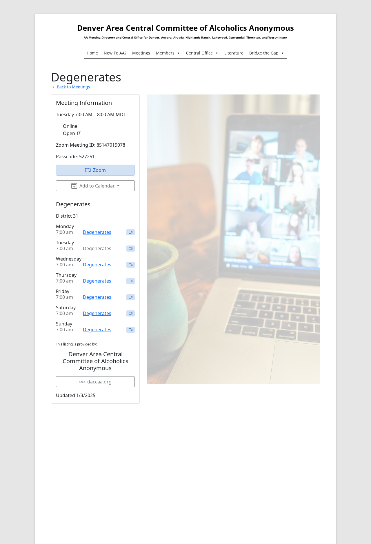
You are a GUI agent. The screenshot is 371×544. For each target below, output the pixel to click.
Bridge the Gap (264, 53)
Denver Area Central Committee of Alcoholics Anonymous (185, 28)
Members (165, 53)
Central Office (199, 53)
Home (92, 53)
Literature (233, 53)
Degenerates (97, 232)
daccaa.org (99, 382)
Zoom (99, 170)
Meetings (141, 53)
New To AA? (115, 53)
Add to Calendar (97, 186)
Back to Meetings (73, 87)
